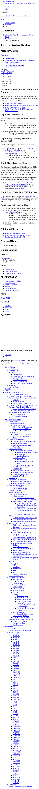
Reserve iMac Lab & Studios (22, 429)
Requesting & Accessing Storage (27, 452)
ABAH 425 (16, 641)
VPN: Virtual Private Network (22, 501)
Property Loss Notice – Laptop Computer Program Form (20, 184)
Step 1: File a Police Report (13, 103)
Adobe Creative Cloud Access (22, 427)
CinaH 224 (16, 674)
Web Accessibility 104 (24, 601)
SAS (14, 570)
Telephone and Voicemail (17, 578)
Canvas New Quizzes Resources (23, 410)
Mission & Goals (14, 371)
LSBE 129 (16, 728)
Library (7, 311)
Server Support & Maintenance (22, 481)
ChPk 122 (16, 657)
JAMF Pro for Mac (19, 458)
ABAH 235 (16, 637)
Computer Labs (14, 432)
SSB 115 (15, 772)
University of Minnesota (19, 360)
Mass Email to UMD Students (14, 66)
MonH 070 (16, 752)
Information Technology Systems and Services (15, 16)
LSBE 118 (16, 725)
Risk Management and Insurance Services (18, 235)
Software (11, 561)
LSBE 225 (16, 734)
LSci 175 (16, 743)
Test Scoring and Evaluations (18, 585)
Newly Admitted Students (13, 281)
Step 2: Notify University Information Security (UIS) (21, 105)
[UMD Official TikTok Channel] (16, 344)
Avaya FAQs (21, 581)
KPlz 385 (16, 723)
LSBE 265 (16, 741)
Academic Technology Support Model (21, 396)
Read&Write (17, 568)
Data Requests (9, 58)
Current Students (10, 283)
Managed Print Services (20, 547)
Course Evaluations (19, 588)
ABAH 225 (16, 636)
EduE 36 (15, 686)
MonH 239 (16, 763)
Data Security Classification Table (15, 237)
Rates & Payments (18, 447)
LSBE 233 (16, 737)
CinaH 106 (16, 672)
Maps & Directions (11, 271)
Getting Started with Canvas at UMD (24, 409)
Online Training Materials (21, 616)
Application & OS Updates (21, 474)
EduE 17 (15, 681)
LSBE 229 (16, 735)
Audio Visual (9, 627)
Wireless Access (18, 496)
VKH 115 (16, 781)
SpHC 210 (16, 779)
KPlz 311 (16, 719)
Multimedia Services (15, 490)
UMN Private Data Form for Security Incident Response (21, 149)
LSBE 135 (16, 730)
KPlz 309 (16, 717)
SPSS (14, 572)
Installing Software (23, 456)
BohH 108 (16, 650)
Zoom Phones (17, 583)
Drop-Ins (15, 400)
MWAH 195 (17, 750)
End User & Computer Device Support (25, 539)
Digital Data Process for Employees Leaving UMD (21, 60)
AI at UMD (12, 418)
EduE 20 (15, 683)
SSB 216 (15, 774)
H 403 (15, 703)
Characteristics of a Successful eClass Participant (26, 606)
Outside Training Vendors (25, 614)
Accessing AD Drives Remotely (23, 472)
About (7, 37)
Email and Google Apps (16, 485)
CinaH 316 (16, 677)
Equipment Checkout (19, 425)
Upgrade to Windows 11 (20, 476)
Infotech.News (13, 369)
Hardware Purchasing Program (22, 470)
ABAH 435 (16, 643)
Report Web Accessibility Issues (25, 363)
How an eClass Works (24, 603)
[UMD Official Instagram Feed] (16, 328)
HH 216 (15, 714)
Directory (8, 306)
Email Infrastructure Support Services (24, 538)
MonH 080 (16, 754)
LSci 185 (16, 745)
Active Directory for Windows (22, 450)
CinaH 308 (16, 676)
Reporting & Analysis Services (22, 552)
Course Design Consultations (22, 403)
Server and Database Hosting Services (25, 554)
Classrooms (12, 628)
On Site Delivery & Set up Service (24, 441)
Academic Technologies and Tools (20, 407)
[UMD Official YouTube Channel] (16, 333)
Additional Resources (11, 111)
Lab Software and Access (21, 436)
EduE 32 (15, 685)
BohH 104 (16, 648)
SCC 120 (16, 766)
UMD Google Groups (20, 489)
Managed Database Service (21, 483)
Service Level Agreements (17, 523)
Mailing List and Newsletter (21, 617)
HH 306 (15, 715)
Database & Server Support (17, 479)
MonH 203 (16, 755)
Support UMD (5, 298)
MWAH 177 (17, 746)
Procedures (8, 38)
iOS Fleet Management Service (22, 541)
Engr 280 (16, 697)
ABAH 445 (16, 645)
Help (6, 391)
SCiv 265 (16, 770)
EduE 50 (15, 690)
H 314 (15, 701)
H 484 (15, 710)
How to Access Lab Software (22, 434)
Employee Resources (11, 285)
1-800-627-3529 (6, 76)
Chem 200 (16, 666)
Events (7, 309)
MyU (6, 9)
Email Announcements (12, 62)
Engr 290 (16, 699)
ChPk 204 (16, 661)
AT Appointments (18, 401)
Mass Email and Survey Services (23, 548)
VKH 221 (16, 783)
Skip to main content (7, 2)
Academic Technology (12, 392)
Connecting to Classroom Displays (20, 630)
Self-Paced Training (19, 612)
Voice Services (17, 556)
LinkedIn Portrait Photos (16, 423)
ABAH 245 (16, 639)
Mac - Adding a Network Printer (23, 519)
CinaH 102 (16, 670)
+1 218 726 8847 (6, 73)
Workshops (16, 592)
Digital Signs (13, 421)
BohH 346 (16, 656)
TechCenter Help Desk (16, 576)
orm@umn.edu (19, 188)
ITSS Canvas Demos (19, 414)
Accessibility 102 (22, 597)
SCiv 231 (16, 768)
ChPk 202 (16, 659)
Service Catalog (10, 367)
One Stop (8, 7)
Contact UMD (5, 258)
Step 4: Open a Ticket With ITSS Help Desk (19, 109)
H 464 (15, 705)
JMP (14, 565)
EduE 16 (15, 679)
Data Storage (13, 478)
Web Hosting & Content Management (21, 619)
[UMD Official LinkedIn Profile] (16, 339)
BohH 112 (16, 652)
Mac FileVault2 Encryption (25, 465)
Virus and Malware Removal (22, 445)
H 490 (15, 712)
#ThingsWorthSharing (20, 416)
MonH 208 (16, 759)
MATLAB (16, 567)
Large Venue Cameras (16, 634)
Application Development (13, 420)
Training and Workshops (16, 590)
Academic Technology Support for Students (22, 405)
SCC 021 (16, 765)
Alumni (7, 286)
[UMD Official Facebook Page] (16, 323)
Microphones (13, 784)
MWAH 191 (17, 748)
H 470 (15, 706)
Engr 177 (16, 696)
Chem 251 (16, 668)
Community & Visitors (12, 290)
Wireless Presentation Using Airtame (20, 786)
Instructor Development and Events (20, 412)
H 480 (15, 708)
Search (4, 12)
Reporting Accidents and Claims (15, 233)
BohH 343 (16, 654)
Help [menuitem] (6, 26)
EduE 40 (15, 688)
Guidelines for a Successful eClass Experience (25, 609)
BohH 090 (16, 646)
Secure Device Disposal (20, 443)
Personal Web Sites (19, 623)
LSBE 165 (16, 732)
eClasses (15, 594)
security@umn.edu (11, 154)
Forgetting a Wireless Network (26, 499)
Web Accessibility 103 (24, 599)
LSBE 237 (16, 739)
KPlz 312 (16, 721)
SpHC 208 (16, 777)
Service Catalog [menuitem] (10, 23)
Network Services (18, 550)
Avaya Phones (17, 579)
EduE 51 (15, 692)
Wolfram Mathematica (20, 574)
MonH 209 (16, 761)
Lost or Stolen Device (12, 64)
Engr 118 (16, 694)
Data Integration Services (21, 536)
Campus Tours (9, 269)
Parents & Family (10, 288)
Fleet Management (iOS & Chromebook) (21, 468)
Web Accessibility (18, 625)
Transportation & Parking (13, 273)
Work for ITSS (13, 387)
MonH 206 (16, 757)
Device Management (15, 449)
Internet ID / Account (19, 487)
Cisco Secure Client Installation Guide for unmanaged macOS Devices (27, 510)
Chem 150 (16, 663)
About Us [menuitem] (8, 24)
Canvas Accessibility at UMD (18, 394)
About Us (8, 389)
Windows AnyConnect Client (26, 514)
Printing (15, 438)
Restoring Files (21, 454)
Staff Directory (13, 385)
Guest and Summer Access (25, 498)
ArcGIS (15, 563)
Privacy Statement (11, 363)
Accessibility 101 (22, 596)
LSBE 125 (16, 726)
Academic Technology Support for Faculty (22, 398)
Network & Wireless (15, 492)
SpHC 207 (16, 775)
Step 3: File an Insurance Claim (15, 107)
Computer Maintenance (16, 440)
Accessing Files (22, 460)
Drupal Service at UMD (20, 621)
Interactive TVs (14, 632)
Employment (9, 307)
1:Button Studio (22, 430)
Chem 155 (16, 665)
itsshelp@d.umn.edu (7, 71)
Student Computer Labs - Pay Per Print (25, 518)
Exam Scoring (17, 587)
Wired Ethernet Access (20, 494)
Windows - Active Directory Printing (24, 521)
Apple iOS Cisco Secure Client (26, 503)
